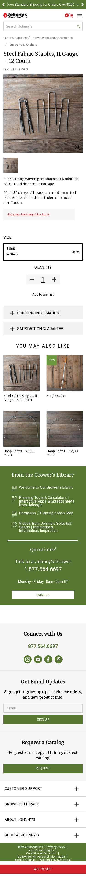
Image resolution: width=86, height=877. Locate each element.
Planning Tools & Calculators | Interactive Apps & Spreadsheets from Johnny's (46, 501)
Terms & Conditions (30, 847)
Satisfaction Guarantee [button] (40, 329)
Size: (7, 237)
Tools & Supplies (15, 37)
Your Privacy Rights (41, 850)
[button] (3, 4)
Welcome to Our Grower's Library (46, 488)
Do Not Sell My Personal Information (41, 856)
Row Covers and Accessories (53, 37)
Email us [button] (42, 595)
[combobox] (43, 26)
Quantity (43, 267)
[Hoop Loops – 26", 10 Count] (21, 429)
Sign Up (43, 719)
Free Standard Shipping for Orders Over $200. (41, 4)
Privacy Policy (56, 847)
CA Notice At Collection (41, 853)
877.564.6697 (43, 646)
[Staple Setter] (65, 373)
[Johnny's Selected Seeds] (15, 15)
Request (43, 768)
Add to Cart (43, 869)
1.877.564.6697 (43, 569)
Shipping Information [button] (38, 313)
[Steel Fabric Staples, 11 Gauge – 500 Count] (21, 373)
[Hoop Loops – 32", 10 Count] (65, 429)
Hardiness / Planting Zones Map (46, 513)
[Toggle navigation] (78, 15)
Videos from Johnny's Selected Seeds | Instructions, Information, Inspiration (45, 527)
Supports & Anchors (23, 44)
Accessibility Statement (55, 859)
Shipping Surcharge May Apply (29, 214)
